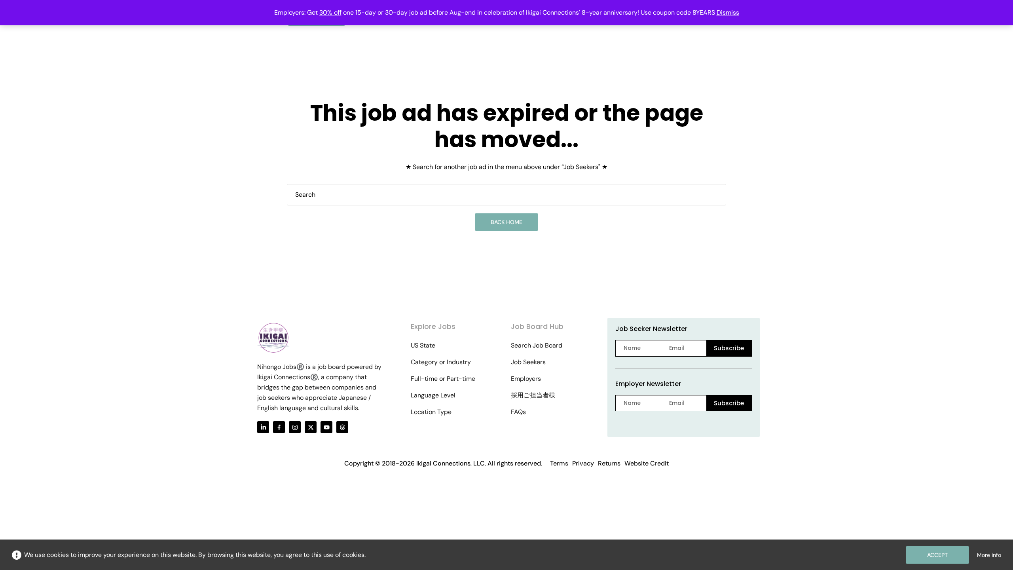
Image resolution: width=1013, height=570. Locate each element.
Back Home (506, 222)
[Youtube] (326, 427)
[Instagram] (295, 427)
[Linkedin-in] (263, 427)
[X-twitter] (311, 427)
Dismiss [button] (728, 12)
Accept (937, 555)
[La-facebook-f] (279, 427)
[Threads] (342, 427)
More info (989, 555)
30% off (330, 12)
